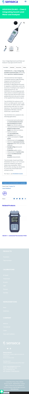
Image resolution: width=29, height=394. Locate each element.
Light (4, 285)
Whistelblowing (14, 389)
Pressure (5, 289)
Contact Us (12, 186)
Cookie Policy (9, 381)
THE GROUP (6, 327)
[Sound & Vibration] (4, 193)
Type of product (7, 260)
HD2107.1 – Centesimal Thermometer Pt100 (14, 236)
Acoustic (5, 282)
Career (5, 330)
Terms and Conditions (9, 334)
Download (12, 67)
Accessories (18, 67)
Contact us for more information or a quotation (14, 183)
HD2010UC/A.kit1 (18, 173)
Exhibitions (6, 311)
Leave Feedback (6, 188)
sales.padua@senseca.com (13, 366)
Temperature (6, 278)
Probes (24, 67)
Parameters (6, 257)
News (4, 307)
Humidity (5, 292)
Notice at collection (5, 392)
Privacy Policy (15, 381)
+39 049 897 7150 (12, 368)
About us (5, 323)
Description (5, 67)
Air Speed (5, 275)
